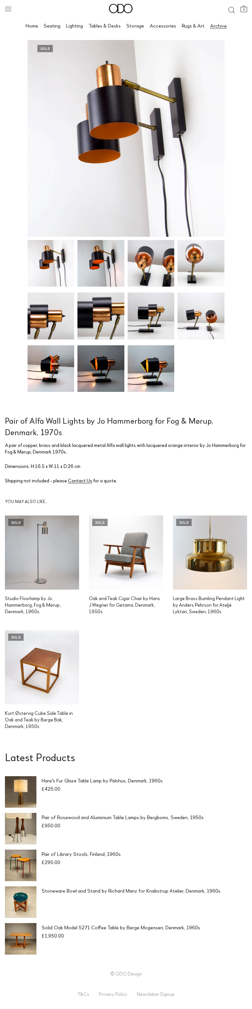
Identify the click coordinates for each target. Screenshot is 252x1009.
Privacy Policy (113, 994)
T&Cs (83, 994)
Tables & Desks (105, 25)
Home (32, 25)
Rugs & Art (193, 25)
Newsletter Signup (156, 994)
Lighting (74, 25)
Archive (218, 25)
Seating (52, 25)
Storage (135, 25)
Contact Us (80, 480)
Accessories (163, 25)
